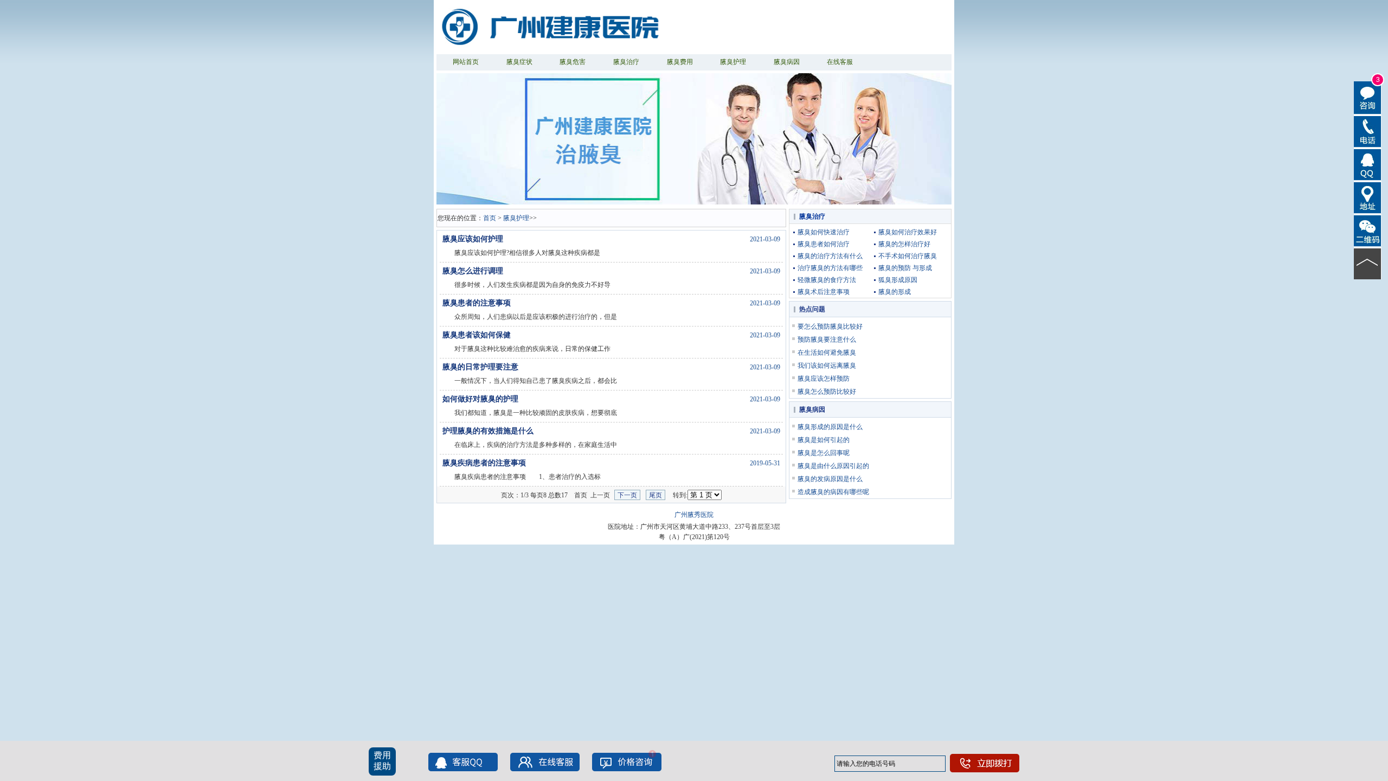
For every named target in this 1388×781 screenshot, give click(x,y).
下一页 (627, 495)
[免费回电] (1367, 130)
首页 (489, 218)
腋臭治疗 (626, 62)
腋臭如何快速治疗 (824, 232)
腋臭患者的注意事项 (476, 303)
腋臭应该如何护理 (472, 239)
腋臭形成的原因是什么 (830, 427)
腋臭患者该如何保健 (476, 335)
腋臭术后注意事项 (824, 292)
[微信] (1367, 230)
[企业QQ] (1367, 164)
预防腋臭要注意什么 (827, 339)
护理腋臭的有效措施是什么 (488, 431)
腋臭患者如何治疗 (824, 244)
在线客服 (840, 62)
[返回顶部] (1367, 263)
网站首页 (466, 62)
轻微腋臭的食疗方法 (827, 280)
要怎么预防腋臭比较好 (830, 326)
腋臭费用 (680, 62)
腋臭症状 (519, 62)
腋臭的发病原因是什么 (830, 479)
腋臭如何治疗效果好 (907, 232)
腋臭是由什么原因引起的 (833, 466)
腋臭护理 (733, 62)
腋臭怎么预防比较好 (827, 391)
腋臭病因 (787, 62)
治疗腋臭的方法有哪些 (830, 268)
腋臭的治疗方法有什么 (830, 256)
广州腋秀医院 (694, 514)
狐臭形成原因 (897, 280)
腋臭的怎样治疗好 (904, 244)
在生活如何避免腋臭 (827, 352)
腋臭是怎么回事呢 (824, 453)
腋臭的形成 (894, 292)
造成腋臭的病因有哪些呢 (833, 492)
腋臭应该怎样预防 (824, 378)
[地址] (1367, 197)
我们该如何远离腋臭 (827, 365)
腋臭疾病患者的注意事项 (484, 463)
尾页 (655, 495)
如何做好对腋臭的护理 (480, 399)
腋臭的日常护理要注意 (480, 367)
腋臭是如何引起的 (824, 440)
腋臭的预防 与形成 (905, 268)
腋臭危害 (573, 62)
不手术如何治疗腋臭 (907, 256)
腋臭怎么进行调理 (472, 271)
